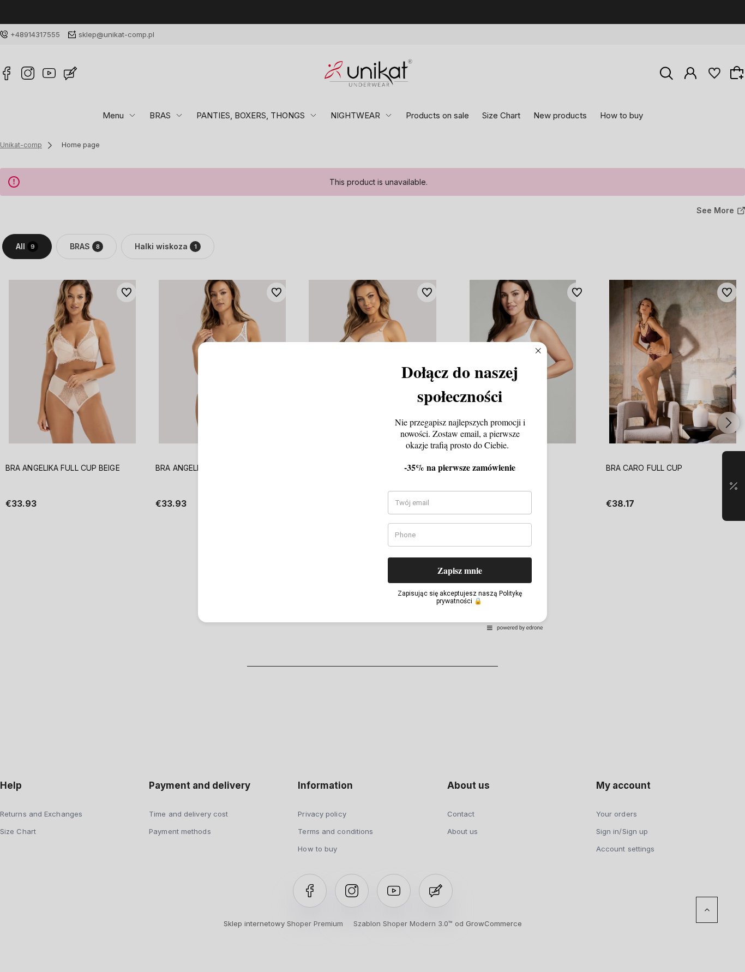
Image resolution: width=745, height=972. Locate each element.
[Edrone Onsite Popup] (372, 486)
